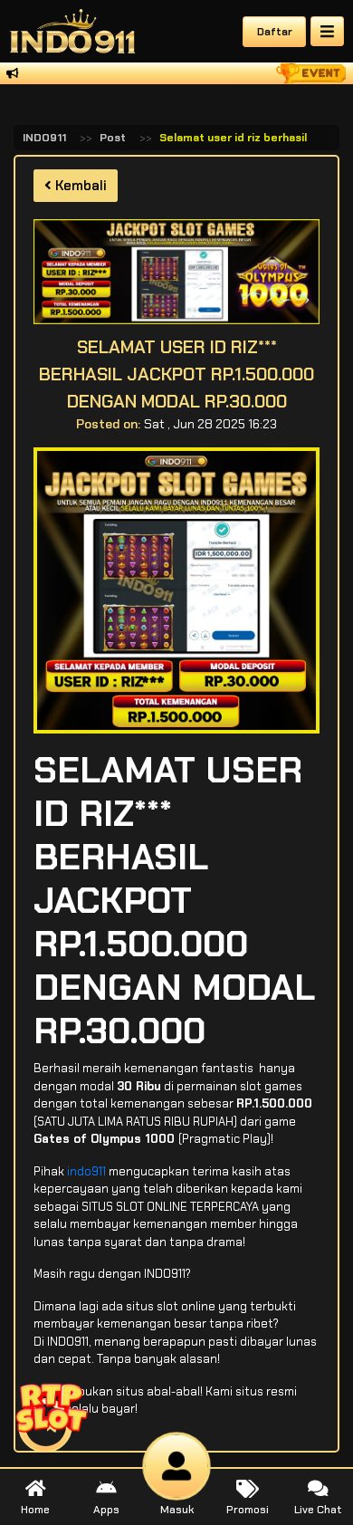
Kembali (79, 186)
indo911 (86, 1171)
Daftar (274, 31)
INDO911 (44, 137)
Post (113, 137)
